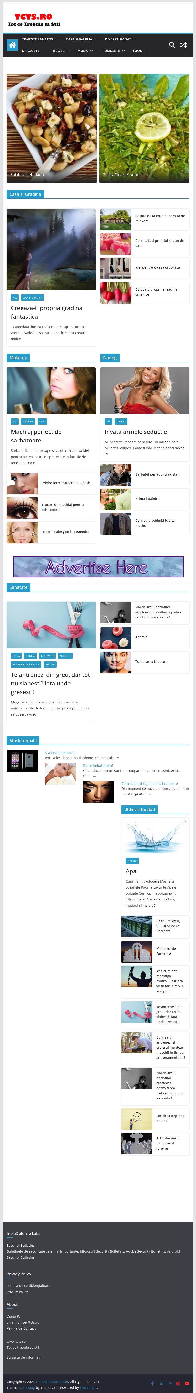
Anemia (141, 637)
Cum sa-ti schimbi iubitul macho (155, 523)
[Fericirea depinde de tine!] (136, 1119)
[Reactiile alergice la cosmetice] (22, 532)
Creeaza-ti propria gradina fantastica (46, 312)
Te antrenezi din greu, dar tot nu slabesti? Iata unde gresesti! (50, 683)
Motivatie (47, 655)
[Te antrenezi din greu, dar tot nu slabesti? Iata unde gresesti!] (51, 625)
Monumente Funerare (166, 951)
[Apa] (155, 835)
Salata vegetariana (27, 174)
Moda (82, 50)
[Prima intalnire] (115, 499)
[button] (55, 39)
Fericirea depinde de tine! (170, 1118)
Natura (132, 860)
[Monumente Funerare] (136, 952)
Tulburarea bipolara (151, 661)
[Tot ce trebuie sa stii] (12, 45)
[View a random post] (183, 45)
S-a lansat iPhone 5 (60, 752)
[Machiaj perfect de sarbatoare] (51, 390)
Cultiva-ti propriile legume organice (156, 292)
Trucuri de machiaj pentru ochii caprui (63, 507)
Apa (131, 871)
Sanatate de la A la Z (26, 664)
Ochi (42, 421)
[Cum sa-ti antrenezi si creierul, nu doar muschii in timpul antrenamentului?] (136, 1048)
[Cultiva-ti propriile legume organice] (115, 293)
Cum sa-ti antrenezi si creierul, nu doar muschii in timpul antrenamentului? (170, 1047)
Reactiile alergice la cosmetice (66, 531)
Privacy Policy (17, 1292)
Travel (58, 50)
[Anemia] (115, 638)
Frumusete (110, 50)
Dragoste (30, 50)
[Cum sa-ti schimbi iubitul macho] (115, 524)
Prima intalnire (147, 498)
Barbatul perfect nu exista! (156, 474)
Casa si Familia (79, 39)
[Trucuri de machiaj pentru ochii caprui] (22, 508)
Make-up (28, 421)
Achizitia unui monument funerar (167, 1143)
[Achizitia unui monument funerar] (136, 1144)
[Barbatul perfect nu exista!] (115, 475)
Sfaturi (50, 664)
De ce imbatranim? (98, 765)
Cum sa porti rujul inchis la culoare (149, 783)
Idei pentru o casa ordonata (157, 267)
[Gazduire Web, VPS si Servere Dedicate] (136, 927)
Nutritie (65, 655)
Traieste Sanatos (37, 39)
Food (137, 50)
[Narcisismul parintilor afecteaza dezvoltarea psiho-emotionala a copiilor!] (115, 613)
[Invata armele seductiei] (144, 390)
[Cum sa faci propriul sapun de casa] (115, 244)
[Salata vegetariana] (52, 128)
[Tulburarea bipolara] (115, 662)
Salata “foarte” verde (122, 174)
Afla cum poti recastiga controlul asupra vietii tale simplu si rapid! (169, 981)
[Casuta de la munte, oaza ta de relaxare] (115, 219)
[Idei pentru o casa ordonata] (115, 268)
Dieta (16, 655)
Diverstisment (118, 39)
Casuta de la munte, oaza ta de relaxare (160, 218)
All (15, 297)
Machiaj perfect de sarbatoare (36, 436)
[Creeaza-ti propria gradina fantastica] (51, 249)
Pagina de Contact (21, 1328)
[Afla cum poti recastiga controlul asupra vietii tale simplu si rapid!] (136, 982)
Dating (121, 421)
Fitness (30, 655)
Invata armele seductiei (137, 432)
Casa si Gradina (32, 297)
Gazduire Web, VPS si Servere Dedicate (168, 926)
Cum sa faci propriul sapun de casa (159, 243)
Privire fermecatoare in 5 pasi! (66, 483)
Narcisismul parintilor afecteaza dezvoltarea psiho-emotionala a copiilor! (158, 612)
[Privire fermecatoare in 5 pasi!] (22, 483)
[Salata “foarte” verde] (144, 128)
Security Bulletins (21, 1245)
